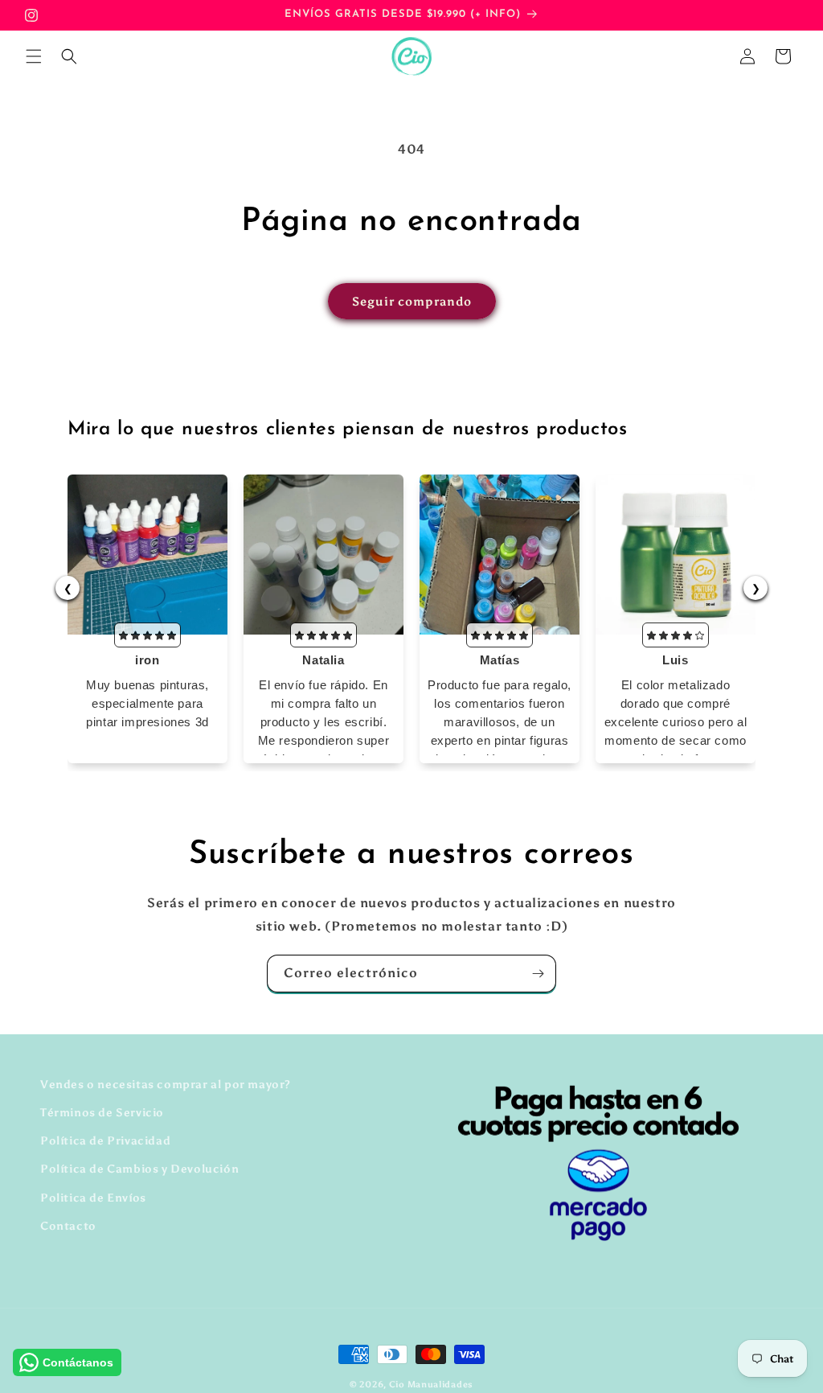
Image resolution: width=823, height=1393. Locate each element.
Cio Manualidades (431, 1384)
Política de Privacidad (105, 1141)
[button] (33, 56)
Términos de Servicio (102, 1113)
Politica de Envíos (93, 1198)
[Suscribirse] (537, 973)
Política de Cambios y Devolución (139, 1169)
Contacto (68, 1226)
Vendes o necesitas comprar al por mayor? (165, 1084)
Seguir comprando (412, 301)
